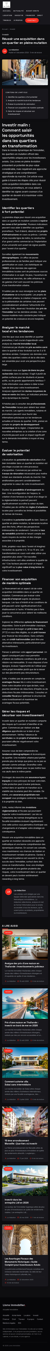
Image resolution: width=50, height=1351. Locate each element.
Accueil (7, 11)
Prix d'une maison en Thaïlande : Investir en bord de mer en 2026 (21, 1024)
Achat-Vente (32, 11)
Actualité (18, 11)
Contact (32, 20)
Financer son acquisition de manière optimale (26, 108)
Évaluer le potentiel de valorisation (21, 104)
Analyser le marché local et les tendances (24, 100)
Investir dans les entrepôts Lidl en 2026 (17, 1201)
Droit (40, 15)
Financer (30, 15)
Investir (19, 15)
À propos (18, 20)
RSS (19, 1323)
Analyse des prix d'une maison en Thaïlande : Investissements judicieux (24, 965)
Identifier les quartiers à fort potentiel (22, 97)
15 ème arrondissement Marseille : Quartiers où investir (21, 1142)
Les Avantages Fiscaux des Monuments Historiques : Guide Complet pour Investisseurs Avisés (22, 1261)
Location (7, 15)
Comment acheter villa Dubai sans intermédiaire (18, 1083)
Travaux (7, 20)
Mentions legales (9, 1323)
